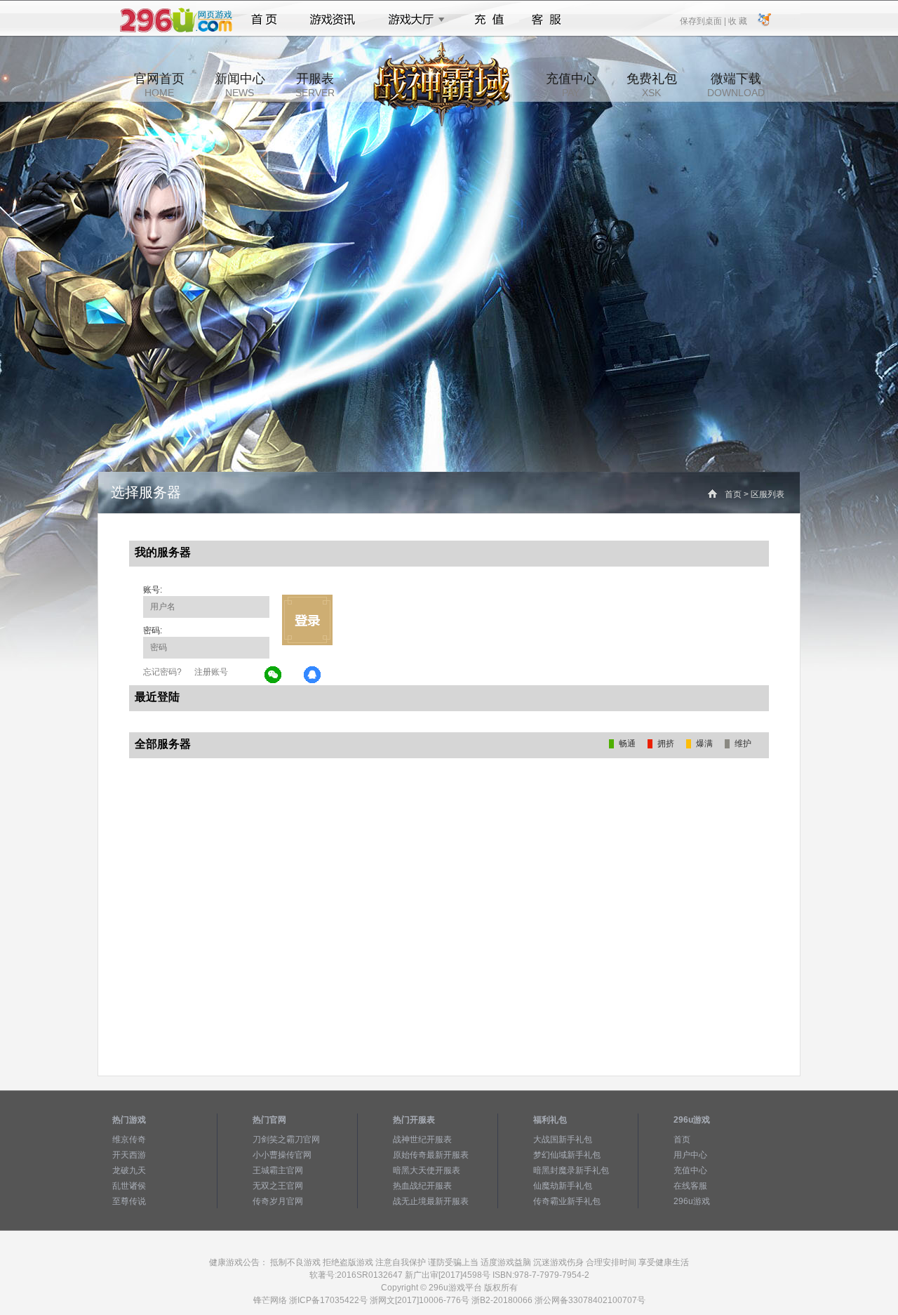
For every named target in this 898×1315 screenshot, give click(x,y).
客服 (547, 20)
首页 (264, 20)
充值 (488, 20)
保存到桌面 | (704, 20)
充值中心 (571, 85)
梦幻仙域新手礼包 (567, 1155)
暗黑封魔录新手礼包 (571, 1170)
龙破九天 (129, 1170)
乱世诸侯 (129, 1186)
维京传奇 (129, 1139)
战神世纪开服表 (422, 1139)
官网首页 (159, 85)
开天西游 (129, 1155)
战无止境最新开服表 (431, 1201)
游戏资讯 (332, 20)
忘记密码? (162, 672)
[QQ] (313, 675)
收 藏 (737, 20)
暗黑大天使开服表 (426, 1170)
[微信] (273, 675)
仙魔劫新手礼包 (562, 1186)
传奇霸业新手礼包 (567, 1201)
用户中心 (690, 1155)
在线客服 (690, 1186)
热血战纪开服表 (422, 1186)
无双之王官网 (278, 1186)
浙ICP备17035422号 (328, 1300)
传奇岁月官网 (278, 1201)
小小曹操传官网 (282, 1155)
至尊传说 (129, 1201)
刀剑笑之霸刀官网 (286, 1139)
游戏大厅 (412, 20)
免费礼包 (651, 85)
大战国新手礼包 (562, 1139)
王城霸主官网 (278, 1170)
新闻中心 (240, 85)
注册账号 (211, 672)
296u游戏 (692, 1201)
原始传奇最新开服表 (431, 1155)
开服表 (315, 85)
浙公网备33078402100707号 (590, 1300)
